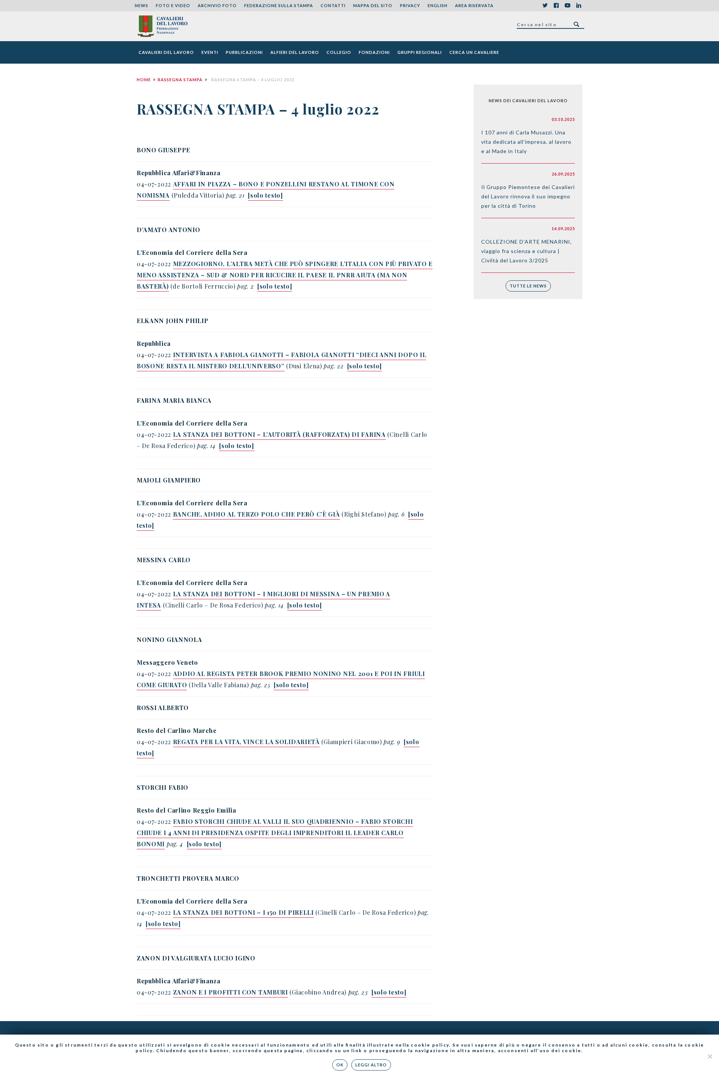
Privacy (410, 5)
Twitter (544, 5)
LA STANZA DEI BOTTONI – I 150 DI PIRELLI (243, 912)
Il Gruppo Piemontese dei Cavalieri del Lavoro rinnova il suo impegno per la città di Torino (528, 196)
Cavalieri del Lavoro (166, 52)
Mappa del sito (372, 5)
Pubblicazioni (244, 52)
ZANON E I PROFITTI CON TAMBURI (230, 992)
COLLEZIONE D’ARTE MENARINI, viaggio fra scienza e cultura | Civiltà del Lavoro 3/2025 (526, 251)
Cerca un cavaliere (474, 52)
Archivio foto (217, 5)
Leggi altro (371, 1064)
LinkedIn (578, 5)
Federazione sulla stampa (278, 5)
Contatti (333, 5)
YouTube (567, 5)
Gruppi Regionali (419, 52)
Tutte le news (528, 285)
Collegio (339, 52)
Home (144, 79)
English (438, 5)
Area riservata (474, 5)
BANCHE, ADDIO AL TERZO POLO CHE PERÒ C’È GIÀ (256, 514)
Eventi (209, 52)
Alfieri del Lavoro (294, 52)
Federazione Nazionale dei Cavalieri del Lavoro (162, 26)
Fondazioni (374, 52)
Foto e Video (173, 5)
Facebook (556, 5)
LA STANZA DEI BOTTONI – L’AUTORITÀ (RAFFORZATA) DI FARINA (279, 434)
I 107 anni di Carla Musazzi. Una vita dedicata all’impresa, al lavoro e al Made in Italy (526, 141)
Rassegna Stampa (180, 79)
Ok (339, 1064)
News (141, 5)
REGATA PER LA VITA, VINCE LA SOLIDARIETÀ (246, 742)
